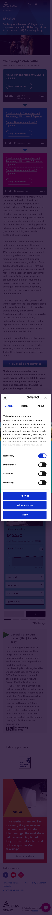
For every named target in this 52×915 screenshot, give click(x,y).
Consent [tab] (9, 406)
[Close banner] (45, 398)
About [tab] (41, 406)
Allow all (25, 496)
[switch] (42, 464)
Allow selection (25, 505)
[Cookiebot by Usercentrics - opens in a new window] (28, 398)
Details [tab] (24, 406)
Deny (25, 514)
